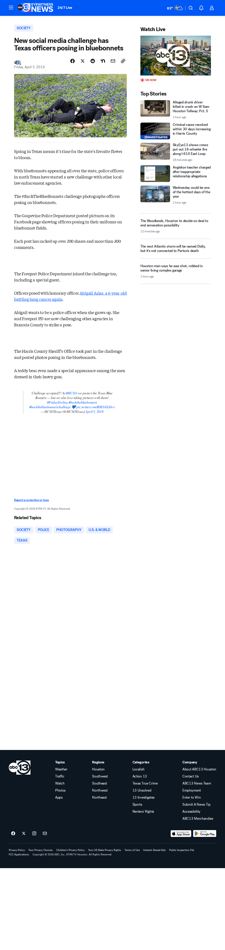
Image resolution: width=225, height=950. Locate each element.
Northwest (99, 790)
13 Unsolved (141, 790)
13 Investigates (143, 797)
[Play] (175, 55)
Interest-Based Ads (154, 850)
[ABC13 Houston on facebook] (13, 833)
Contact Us (190, 776)
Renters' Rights (143, 811)
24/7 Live (65, 7)
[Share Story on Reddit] (92, 61)
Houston (98, 769)
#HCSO (71, 393)
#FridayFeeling (57, 402)
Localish (138, 769)
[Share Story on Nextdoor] (103, 61)
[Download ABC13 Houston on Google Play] (204, 833)
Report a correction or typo (31, 500)
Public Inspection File (181, 850)
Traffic (59, 776)
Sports (137, 804)
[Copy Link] (123, 61)
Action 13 (139, 776)
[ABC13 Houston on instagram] (34, 833)
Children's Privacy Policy (70, 850)
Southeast (99, 783)
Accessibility (191, 811)
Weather (61, 769)
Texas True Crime (145, 783)
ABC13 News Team (196, 783)
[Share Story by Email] (113, 61)
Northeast (99, 797)
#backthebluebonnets (83, 402)
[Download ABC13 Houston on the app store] (181, 833)
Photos (60, 790)
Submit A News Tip (196, 804)
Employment (191, 790)
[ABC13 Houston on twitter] (23, 833)
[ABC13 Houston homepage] (35, 8)
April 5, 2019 (94, 411)
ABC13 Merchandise (197, 818)
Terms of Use (132, 850)
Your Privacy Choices (40, 850)
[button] (11, 7)
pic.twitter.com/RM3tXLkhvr (95, 406)
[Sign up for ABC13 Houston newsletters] (44, 833)
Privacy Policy (17, 850)
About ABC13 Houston (199, 769)
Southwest (100, 776)
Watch (59, 783)
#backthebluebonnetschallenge (50, 406)
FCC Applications (19, 854)
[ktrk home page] (20, 768)
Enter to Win (191, 797)
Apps (59, 797)
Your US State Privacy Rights (104, 850)
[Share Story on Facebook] (72, 61)
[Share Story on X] (82, 61)
